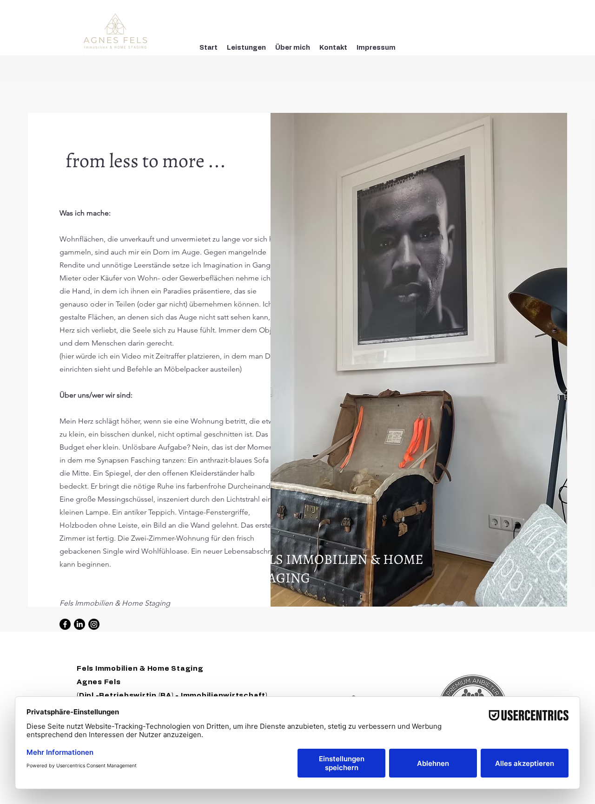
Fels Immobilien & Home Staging (140, 668)
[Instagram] (93, 624)
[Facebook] (65, 624)
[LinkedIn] (79, 624)
